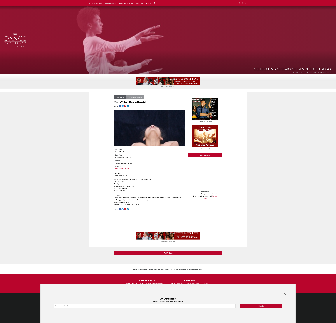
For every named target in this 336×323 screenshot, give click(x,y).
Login (148, 3)
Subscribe (261, 306)
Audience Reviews (126, 3)
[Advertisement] (205, 175)
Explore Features (95, 3)
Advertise (139, 3)
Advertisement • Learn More (168, 86)
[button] (153, 3)
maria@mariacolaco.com (122, 168)
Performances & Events (135, 97)
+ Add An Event (205, 155)
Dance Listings (110, 3)
